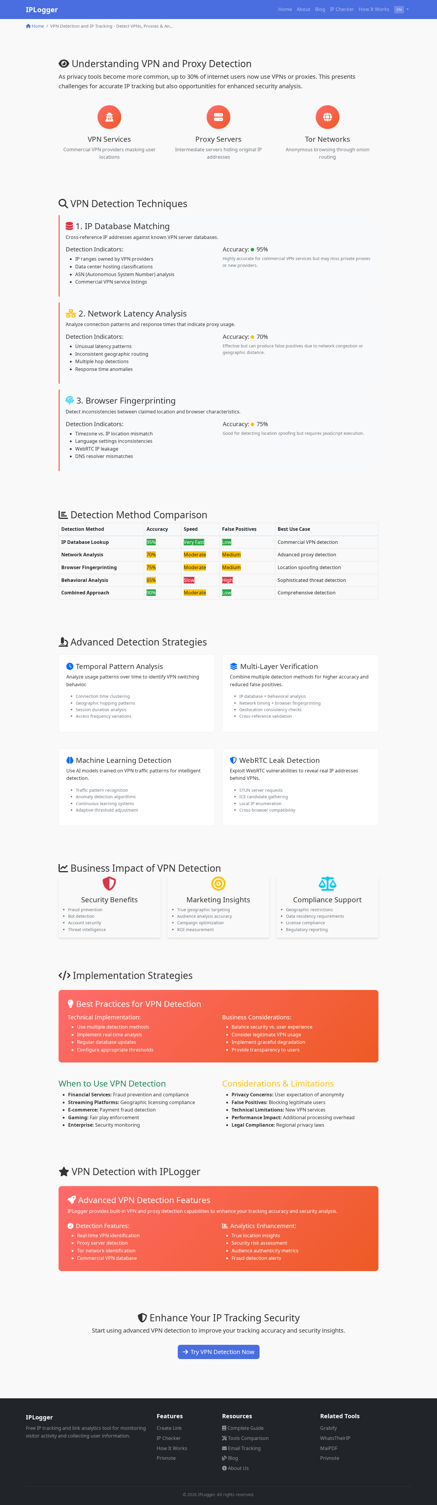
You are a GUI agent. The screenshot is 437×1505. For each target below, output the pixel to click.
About (303, 9)
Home (285, 9)
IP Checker (342, 9)
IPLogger (42, 9)
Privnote (166, 1458)
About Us (238, 1468)
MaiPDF (328, 1448)
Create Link (169, 1428)
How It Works (374, 9)
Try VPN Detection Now (222, 1352)
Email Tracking (244, 1448)
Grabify (328, 1428)
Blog (320, 9)
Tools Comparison (248, 1438)
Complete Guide (245, 1428)
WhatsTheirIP (335, 1438)
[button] (401, 9)
